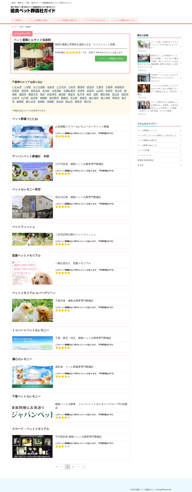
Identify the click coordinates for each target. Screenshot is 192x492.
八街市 (71, 87)
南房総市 (119, 87)
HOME (18, 20)
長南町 (41, 101)
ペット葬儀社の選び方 (67, 20)
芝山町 (74, 98)
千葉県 (109, 87)
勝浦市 (81, 87)
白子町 (25, 98)
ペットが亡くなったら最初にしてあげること (157, 135)
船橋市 (64, 98)
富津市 (81, 90)
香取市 (78, 101)
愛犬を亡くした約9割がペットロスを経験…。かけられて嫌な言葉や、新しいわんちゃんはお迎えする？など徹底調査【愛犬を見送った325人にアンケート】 (158, 62)
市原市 (109, 90)
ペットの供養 (143, 150)
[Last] (84, 466)
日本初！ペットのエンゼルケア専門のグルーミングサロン (164, 78)
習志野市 (54, 98)
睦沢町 (34, 98)
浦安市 (125, 94)
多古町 (46, 90)
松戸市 (80, 94)
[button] (111, 58)
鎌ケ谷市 (31, 101)
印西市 (15, 90)
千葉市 (99, 87)
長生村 (59, 101)
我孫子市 (33, 94)
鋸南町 (20, 101)
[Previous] (62, 466)
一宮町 (27, 87)
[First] (57, 466)
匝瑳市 (90, 87)
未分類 (140, 165)
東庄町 (62, 94)
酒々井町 (105, 98)
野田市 (116, 98)
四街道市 (35, 90)
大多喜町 (56, 90)
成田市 (22, 94)
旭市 (42, 94)
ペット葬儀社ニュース (147, 130)
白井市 (15, 98)
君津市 (25, 90)
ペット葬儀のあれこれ (124, 20)
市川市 (118, 90)
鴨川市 (87, 101)
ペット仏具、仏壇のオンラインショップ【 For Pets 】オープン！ (158, 46)
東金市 (71, 94)
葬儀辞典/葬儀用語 (146, 160)
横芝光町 (105, 94)
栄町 (95, 94)
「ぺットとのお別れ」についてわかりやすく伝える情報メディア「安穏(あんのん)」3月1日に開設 (158, 91)
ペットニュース (144, 155)
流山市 (115, 94)
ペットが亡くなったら (95, 20)
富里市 (90, 90)
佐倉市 (50, 87)
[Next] (78, 466)
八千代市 (61, 87)
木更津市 (52, 94)
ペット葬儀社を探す (39, 20)
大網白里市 (69, 90)
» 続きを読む (70, 132)
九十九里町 (39, 87)
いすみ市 (17, 87)
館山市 (69, 101)
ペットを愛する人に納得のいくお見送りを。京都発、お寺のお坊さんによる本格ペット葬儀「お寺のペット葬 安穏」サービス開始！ (158, 108)
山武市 (99, 90)
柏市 (89, 94)
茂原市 (83, 98)
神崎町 (43, 98)
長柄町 (50, 101)
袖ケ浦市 (94, 98)
